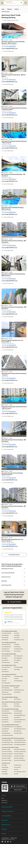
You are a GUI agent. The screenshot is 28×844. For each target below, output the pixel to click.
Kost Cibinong (17, 706)
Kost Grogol (4, 658)
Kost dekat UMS (5, 728)
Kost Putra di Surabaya (19, 755)
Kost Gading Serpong (19, 689)
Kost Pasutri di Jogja (6, 760)
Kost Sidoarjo (5, 773)
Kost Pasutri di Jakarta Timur (8, 753)
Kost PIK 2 (4, 680)
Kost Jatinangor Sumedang (20, 771)
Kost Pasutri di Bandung (19, 760)
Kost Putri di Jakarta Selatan (20, 751)
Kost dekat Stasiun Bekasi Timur (20, 744)
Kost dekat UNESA (18, 711)
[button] (17, 790)
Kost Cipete (16, 637)
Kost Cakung (17, 669)
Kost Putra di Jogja (6, 758)
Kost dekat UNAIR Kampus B (20, 715)
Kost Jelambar (17, 660)
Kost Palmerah (5, 660)
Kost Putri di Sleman (18, 753)
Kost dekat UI (5, 715)
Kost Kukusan (5, 706)
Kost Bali (16, 773)
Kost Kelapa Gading (18, 676)
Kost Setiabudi (5, 635)
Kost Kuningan (5, 637)
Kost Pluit (16, 678)
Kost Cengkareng (18, 658)
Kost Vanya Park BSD (6, 694)
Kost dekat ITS (17, 717)
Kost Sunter (4, 678)
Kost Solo (16, 769)
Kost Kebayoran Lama (19, 639)
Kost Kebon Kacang (18, 648)
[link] (17, 786)
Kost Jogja (4, 765)
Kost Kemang (5, 639)
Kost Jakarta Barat (6, 655)
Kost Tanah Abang (6, 651)
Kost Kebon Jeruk (6, 662)
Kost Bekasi (4, 699)
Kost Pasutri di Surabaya (19, 749)
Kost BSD (16, 687)
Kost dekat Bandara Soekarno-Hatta (20, 740)
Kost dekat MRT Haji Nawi (19, 742)
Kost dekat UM (5, 717)
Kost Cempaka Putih (6, 646)
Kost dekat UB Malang (7, 713)
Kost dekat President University (8, 735)
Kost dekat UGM (5, 711)
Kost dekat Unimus (6, 733)
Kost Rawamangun (18, 667)
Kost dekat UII (5, 731)
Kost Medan (4, 771)
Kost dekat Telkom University (8, 726)
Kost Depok (16, 704)
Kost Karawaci (5, 692)
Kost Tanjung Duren (18, 655)
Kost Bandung (5, 767)
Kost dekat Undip (18, 713)
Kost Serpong (17, 692)
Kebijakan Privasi (13, 837)
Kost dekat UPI (5, 721)
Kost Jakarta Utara (6, 676)
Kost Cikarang (17, 699)
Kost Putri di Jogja (6, 749)
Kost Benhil (16, 644)
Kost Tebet (16, 633)
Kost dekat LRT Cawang (7, 744)
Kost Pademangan (18, 680)
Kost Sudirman (17, 651)
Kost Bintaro (17, 635)
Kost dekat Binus (18, 726)
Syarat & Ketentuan (5, 837)
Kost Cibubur (5, 669)
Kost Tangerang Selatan (7, 689)
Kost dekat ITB (5, 719)
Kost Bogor (4, 704)
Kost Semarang (17, 765)
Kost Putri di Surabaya (7, 751)
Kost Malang (4, 769)
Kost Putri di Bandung (7, 755)
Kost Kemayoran (5, 648)
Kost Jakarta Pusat (6, 644)
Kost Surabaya (17, 767)
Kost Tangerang (5, 687)
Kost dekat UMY (17, 731)
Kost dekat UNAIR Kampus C (20, 719)
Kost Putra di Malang (18, 758)
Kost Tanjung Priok (6, 682)
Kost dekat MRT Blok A (7, 740)
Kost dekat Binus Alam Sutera (20, 728)
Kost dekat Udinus (18, 733)
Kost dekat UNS (17, 721)
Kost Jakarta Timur (6, 667)
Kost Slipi (16, 662)
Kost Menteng (17, 646)
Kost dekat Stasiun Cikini (7, 742)
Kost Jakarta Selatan (6, 633)
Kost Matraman (5, 671)
